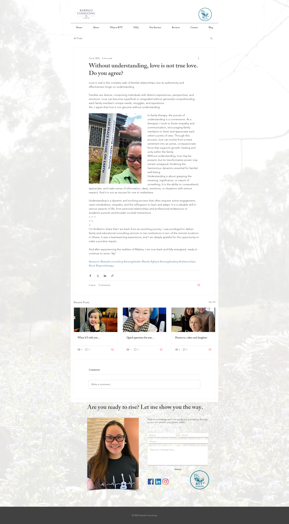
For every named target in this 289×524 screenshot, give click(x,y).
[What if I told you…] (95, 320)
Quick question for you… (140, 338)
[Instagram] (165, 482)
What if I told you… (89, 338)
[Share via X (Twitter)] (97, 275)
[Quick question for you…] (144, 320)
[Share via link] (112, 275)
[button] (211, 38)
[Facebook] (151, 482)
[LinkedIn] (158, 482)
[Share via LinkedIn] (105, 275)
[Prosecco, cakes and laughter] (193, 320)
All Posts (78, 38)
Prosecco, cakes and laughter (191, 338)
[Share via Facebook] (90, 275)
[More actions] (198, 58)
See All (212, 302)
